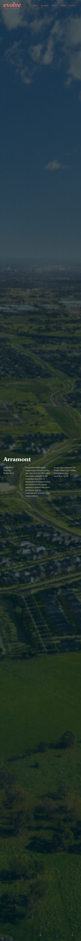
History (54, 5)
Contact (72, 5)
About (35, 5)
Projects (44, 5)
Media (63, 5)
